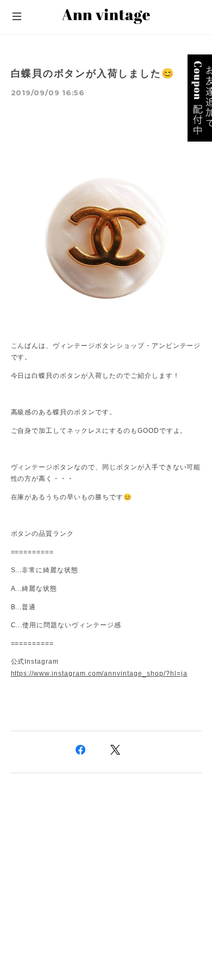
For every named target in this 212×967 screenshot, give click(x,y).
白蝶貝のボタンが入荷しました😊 (92, 73)
